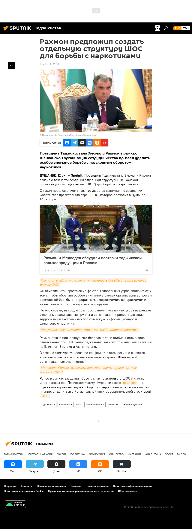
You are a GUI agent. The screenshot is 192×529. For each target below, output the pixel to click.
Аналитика (153, 454)
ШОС (79, 404)
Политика (77, 454)
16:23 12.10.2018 (49, 64)
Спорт (169, 454)
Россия (61, 454)
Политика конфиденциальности (132, 486)
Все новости (65, 404)
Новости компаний (97, 486)
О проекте (10, 486)
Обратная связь (127, 491)
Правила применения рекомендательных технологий (81, 491)
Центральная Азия (40, 454)
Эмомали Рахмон (95, 404)
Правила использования (51, 486)
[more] (146, 270)
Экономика (96, 454)
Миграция (135, 454)
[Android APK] (15, 504)
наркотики (113, 404)
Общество (116, 454)
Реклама (76, 486)
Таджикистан (48, 404)
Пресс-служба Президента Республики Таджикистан (69, 135)
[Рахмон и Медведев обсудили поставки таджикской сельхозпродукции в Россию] (96, 229)
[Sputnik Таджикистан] (18, 31)
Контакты (26, 486)
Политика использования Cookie (24, 491)
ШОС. (45, 396)
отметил (129, 382)
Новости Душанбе (133, 404)
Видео (181, 454)
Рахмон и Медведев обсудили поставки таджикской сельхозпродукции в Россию (93, 260)
